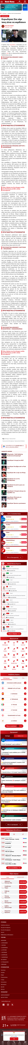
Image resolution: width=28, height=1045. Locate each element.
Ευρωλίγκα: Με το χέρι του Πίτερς (16, 472)
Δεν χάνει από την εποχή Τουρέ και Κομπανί (15, 595)
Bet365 (2, 987)
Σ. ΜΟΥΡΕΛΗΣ (4, 583)
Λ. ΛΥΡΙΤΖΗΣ (4, 570)
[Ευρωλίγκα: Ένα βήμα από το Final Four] (4, 468)
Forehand (3, 617)
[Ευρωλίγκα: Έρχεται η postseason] (4, 504)
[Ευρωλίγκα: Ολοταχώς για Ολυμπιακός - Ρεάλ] (4, 498)
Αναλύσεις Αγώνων (5, 925)
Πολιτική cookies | (22, 1030)
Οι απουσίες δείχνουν (11, 588)
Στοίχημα (7, 438)
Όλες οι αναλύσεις (13, 726)
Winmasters (3, 984)
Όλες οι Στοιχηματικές (13, 557)
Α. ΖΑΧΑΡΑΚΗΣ (4, 624)
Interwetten (4, 982)
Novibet (8, 524)
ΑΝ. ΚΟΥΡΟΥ (4, 604)
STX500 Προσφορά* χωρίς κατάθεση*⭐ (12, 744)
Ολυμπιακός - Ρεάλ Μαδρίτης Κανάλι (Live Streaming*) (15, 454)
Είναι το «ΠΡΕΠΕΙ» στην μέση (12, 602)
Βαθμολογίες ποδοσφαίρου (7, 934)
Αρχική (2, 932)
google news (19, 445)
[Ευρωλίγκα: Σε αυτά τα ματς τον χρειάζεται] (4, 486)
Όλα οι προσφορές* (12, 824)
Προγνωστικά (12, 438)
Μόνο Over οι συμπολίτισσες (12, 568)
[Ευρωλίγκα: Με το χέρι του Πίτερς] (4, 474)
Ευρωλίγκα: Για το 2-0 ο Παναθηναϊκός (13, 479)
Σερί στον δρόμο (10, 622)
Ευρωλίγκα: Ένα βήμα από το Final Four (16, 467)
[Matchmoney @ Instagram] (7, 1004)
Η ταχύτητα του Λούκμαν (11, 608)
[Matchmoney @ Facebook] (3, 1004)
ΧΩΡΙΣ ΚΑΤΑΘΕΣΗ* (5, 995)
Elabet (7, 532)
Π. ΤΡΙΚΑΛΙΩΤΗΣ (5, 590)
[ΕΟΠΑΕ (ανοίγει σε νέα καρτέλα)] (17, 1025)
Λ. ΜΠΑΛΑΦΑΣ (5, 610)
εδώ (7, 53)
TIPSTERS (3, 937)
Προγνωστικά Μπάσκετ (20, 441)
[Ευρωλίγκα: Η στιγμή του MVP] (4, 462)
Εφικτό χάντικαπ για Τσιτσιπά (12, 615)
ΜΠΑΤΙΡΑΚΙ (3, 940)
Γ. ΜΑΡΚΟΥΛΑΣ (5, 597)
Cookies (15, 1036)
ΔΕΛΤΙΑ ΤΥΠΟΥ (4, 997)
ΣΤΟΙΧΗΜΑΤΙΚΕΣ (5, 967)
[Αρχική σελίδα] (0, 13)
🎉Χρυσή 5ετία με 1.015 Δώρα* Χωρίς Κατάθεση (14, 772)
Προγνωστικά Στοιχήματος (8, 441)
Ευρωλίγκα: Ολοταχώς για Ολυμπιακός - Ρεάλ (14, 497)
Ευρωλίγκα (12, 44)
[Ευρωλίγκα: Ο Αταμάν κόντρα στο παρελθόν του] (4, 492)
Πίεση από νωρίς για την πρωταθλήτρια (14, 628)
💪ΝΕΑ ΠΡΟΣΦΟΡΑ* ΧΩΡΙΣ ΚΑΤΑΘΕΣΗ (11, 820)
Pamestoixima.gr (10, 540)
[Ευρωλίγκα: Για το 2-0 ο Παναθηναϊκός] (4, 480)
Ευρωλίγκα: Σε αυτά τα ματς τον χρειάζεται (16, 485)
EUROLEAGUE (4, 13)
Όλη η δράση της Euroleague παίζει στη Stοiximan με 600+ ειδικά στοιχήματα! (13, 188)
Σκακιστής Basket (9, 25)
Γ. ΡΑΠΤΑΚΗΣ (4, 630)
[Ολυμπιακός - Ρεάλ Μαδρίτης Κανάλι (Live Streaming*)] (4, 455)
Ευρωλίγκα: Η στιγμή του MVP (15, 460)
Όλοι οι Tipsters (12, 633)
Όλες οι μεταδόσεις (13, 867)
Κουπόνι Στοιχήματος (5, 930)
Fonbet (8, 548)
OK (14, 1038)
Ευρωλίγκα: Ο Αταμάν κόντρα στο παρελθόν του (16, 491)
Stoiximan (8, 517)
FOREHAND (3, 964)
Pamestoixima (4, 977)
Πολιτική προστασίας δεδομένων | (10, 1030)
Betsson (3, 989)
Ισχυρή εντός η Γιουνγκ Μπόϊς (12, 582)
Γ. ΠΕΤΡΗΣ (4, 577)
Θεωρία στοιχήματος (5, 927)
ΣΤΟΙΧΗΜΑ (3, 922)
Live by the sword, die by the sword (13, 575)
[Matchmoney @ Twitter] (12, 1004)
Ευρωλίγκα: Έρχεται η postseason (16, 503)
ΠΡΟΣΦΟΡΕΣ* (4, 992)
